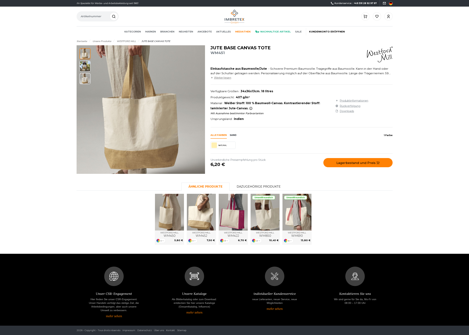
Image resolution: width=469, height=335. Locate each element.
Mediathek (243, 31)
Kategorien (132, 31)
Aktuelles (223, 31)
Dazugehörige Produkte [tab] (259, 186)
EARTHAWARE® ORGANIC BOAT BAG (297, 212)
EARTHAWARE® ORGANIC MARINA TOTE (265, 212)
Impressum (129, 330)
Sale (298, 31)
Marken (150, 31)
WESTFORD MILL (169, 234)
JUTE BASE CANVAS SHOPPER (169, 212)
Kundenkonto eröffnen (327, 31)
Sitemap (181, 330)
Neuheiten (186, 31)
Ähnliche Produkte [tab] (205, 186)
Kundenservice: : (356, 3)
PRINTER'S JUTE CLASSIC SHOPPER (233, 212)
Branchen (167, 31)
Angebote (204, 31)
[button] (85, 53)
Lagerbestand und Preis (356, 163)
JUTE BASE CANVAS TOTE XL (201, 212)
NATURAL (222, 145)
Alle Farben (219, 135)
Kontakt (170, 330)
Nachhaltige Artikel (275, 31)
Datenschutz (144, 330)
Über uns (159, 330)
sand (233, 135)
